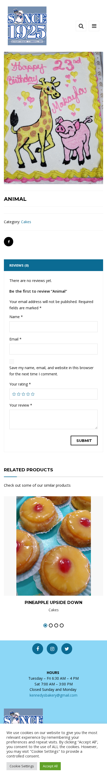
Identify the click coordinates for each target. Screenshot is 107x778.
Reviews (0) (19, 265)
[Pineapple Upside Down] (44, 538)
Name (16, 316)
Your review (20, 405)
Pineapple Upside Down (53, 602)
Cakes (26, 221)
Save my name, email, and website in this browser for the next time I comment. (51, 370)
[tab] (53, 265)
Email (15, 339)
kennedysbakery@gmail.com (53, 695)
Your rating (20, 384)
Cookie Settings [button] (22, 766)
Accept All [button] (50, 766)
